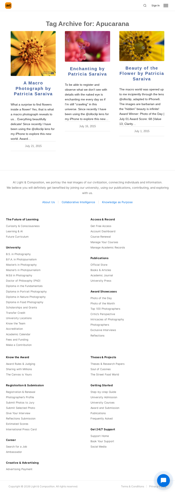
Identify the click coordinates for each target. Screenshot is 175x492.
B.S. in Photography (18, 254)
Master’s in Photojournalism (23, 270)
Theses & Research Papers (107, 363)
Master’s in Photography (21, 264)
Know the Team (15, 323)
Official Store (98, 264)
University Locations (19, 318)
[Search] (145, 5)
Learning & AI (14, 231)
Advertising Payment (19, 469)
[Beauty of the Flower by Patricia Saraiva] (141, 46)
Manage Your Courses (104, 242)
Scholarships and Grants (21, 307)
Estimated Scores (17, 423)
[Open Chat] (163, 480)
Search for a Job (16, 446)
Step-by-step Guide (103, 392)
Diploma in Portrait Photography (26, 291)
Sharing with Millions (19, 369)
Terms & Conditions (132, 486)
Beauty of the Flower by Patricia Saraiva (142, 73)
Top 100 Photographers (105, 308)
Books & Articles (100, 270)
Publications (98, 413)
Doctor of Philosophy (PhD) (23, 280)
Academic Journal (101, 275)
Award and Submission (104, 407)
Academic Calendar (18, 334)
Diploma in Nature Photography (26, 296)
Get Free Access (100, 226)
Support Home (99, 436)
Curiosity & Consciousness (23, 226)
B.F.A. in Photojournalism (21, 259)
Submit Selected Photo (20, 407)
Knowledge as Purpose (117, 202)
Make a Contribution (19, 345)
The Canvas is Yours (19, 374)
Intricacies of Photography (107, 319)
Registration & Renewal (20, 392)
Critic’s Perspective (102, 314)
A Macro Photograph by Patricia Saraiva (33, 88)
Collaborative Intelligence (78, 202)
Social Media (98, 446)
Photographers (99, 324)
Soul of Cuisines (100, 369)
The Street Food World (104, 374)
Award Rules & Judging (20, 363)
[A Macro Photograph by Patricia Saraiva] (33, 53)
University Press (100, 280)
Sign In (156, 5)
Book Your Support (102, 441)
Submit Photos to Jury (20, 402)
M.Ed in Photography (19, 275)
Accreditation (14, 328)
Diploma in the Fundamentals (24, 286)
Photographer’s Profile (20, 397)
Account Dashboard (102, 231)
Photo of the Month (102, 303)
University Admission (103, 397)
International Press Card (21, 429)
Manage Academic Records (107, 247)
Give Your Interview (18, 413)
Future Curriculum (17, 236)
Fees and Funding (17, 339)
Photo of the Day (101, 298)
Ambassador (14, 451)
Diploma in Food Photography (24, 302)
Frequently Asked (101, 418)
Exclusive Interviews (103, 330)
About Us (48, 202)
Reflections (97, 335)
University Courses (102, 402)
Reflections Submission (20, 418)
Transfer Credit (15, 312)
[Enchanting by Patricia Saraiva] (87, 46)
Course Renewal (100, 236)
